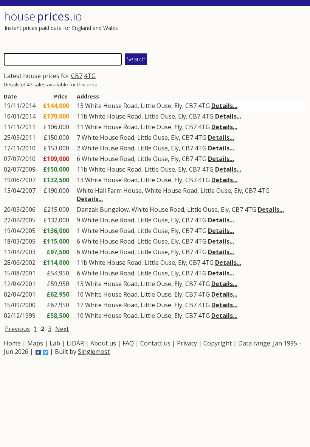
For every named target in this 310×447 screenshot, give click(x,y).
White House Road (111, 106)
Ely (178, 106)
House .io (43, 16)
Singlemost (94, 351)
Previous (17, 329)
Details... (224, 106)
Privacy (187, 343)
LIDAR (75, 343)
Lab (55, 343)
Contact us (155, 343)
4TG (90, 76)
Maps (35, 343)
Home (12, 343)
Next (62, 329)
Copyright (217, 343)
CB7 (76, 76)
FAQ (128, 343)
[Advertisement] (229, 28)
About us (103, 343)
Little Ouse (156, 106)
